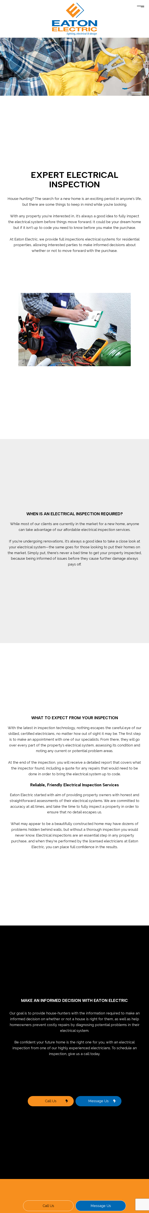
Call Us (50, 1101)
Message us (101, 1206)
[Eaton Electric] (74, 18)
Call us (48, 1206)
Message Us (98, 1101)
